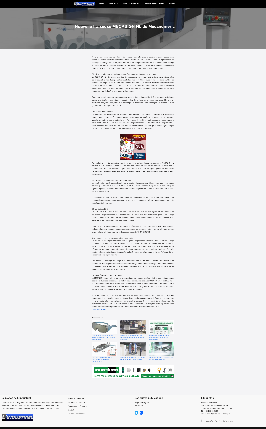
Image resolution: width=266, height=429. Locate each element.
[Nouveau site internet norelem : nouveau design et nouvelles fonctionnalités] (161, 327)
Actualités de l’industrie (131, 4)
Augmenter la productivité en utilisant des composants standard (161, 358)
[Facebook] (141, 413)
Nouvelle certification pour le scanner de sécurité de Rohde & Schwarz (132, 358)
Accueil (102, 4)
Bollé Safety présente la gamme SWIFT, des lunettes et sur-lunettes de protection (103, 337)
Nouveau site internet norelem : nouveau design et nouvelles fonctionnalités (159, 337)
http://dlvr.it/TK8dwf (99, 309)
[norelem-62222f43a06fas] (133, 378)
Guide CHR (139, 405)
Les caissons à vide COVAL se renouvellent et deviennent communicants (102, 359)
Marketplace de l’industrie (77, 406)
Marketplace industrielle (154, 4)
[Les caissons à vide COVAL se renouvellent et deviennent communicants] (104, 349)
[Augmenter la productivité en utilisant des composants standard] (161, 349)
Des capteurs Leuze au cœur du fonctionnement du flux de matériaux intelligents (132, 337)
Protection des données (77, 414)
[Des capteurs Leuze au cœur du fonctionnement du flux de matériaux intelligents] (133, 327)
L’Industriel (113, 4)
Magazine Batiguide (142, 403)
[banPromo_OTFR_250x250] (133, 160)
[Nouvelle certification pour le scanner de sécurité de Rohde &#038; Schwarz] (133, 349)
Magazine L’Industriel (76, 398)
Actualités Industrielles (76, 402)
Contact (172, 4)
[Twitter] (136, 413)
